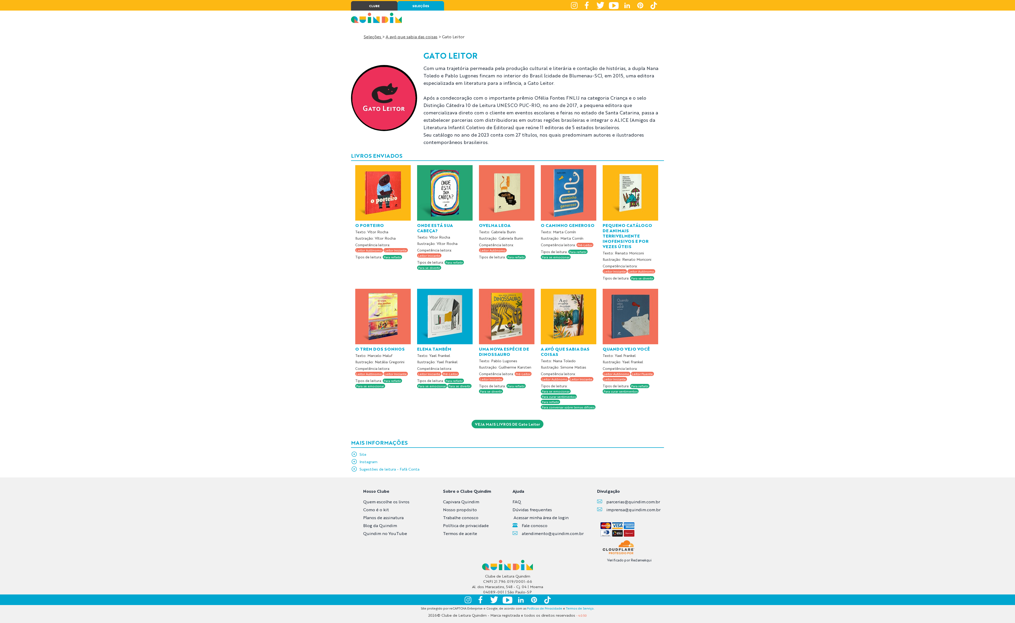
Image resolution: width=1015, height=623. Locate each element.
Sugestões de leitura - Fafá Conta (389, 469)
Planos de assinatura (383, 517)
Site (362, 454)
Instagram (368, 461)
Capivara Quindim (461, 501)
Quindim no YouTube (385, 533)
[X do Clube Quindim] (600, 5)
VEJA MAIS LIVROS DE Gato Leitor (507, 424)
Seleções (373, 36)
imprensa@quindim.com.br (633, 509)
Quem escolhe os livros (386, 501)
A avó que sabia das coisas (411, 36)
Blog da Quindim (380, 525)
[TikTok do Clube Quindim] (653, 5)
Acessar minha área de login (541, 517)
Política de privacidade (466, 525)
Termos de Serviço (580, 608)
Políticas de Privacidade (544, 608)
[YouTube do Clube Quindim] (613, 5)
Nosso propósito (460, 509)
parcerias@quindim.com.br (633, 501)
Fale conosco (534, 525)
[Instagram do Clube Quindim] (574, 5)
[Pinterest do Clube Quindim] (640, 5)
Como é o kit (376, 509)
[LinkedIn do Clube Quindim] (627, 5)
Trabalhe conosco (460, 517)
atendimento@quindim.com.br (553, 533)
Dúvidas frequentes (532, 509)
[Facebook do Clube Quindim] (587, 5)
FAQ (517, 501)
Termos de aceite (460, 533)
